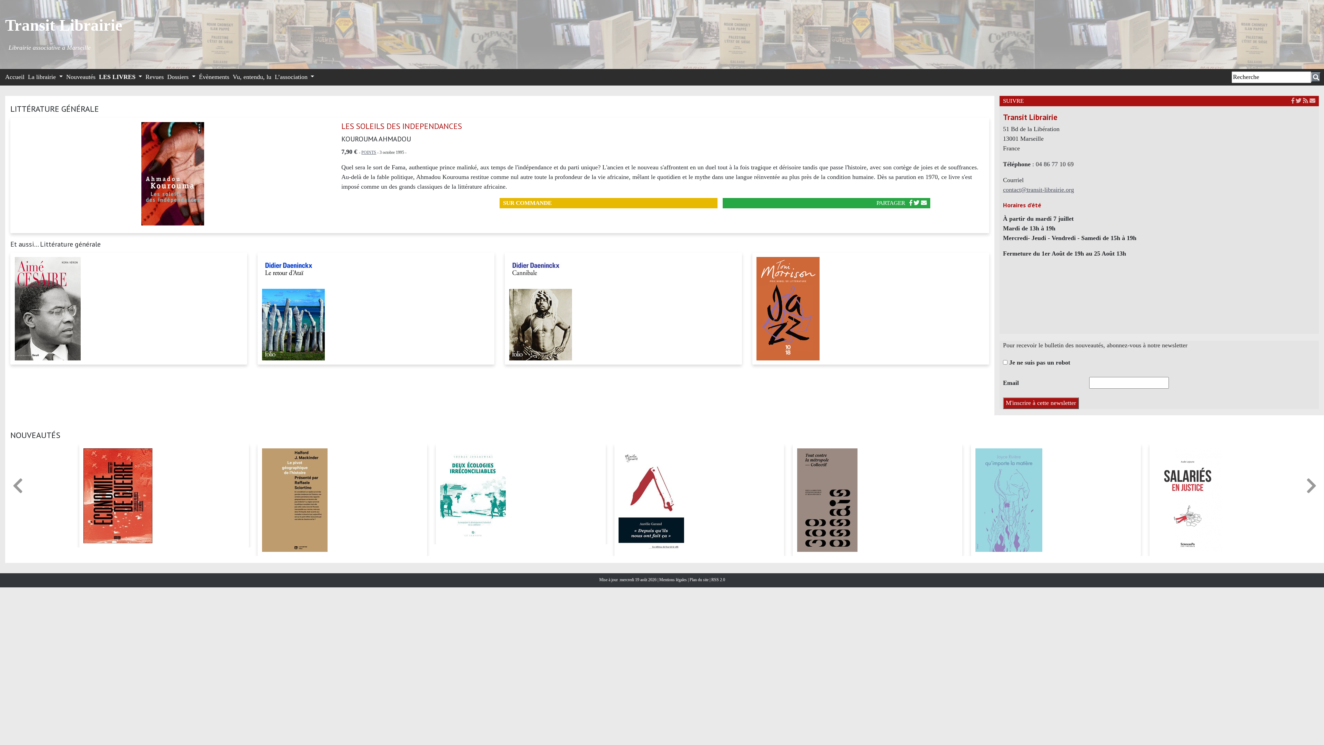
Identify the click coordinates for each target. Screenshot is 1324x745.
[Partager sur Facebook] (910, 203)
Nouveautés (81, 76)
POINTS (368, 152)
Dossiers (178, 76)
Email (1011, 382)
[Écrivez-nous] (924, 203)
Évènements (214, 76)
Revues (155, 76)
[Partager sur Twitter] (917, 203)
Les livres (118, 76)
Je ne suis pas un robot (1038, 362)
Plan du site (700, 579)
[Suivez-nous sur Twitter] (1299, 101)
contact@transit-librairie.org (1038, 189)
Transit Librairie (63, 25)
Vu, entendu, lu (252, 76)
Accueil (14, 76)
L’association (292, 76)
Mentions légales (673, 579)
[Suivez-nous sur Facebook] (1292, 101)
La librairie (43, 76)
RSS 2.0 (717, 579)
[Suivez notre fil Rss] (1305, 101)
